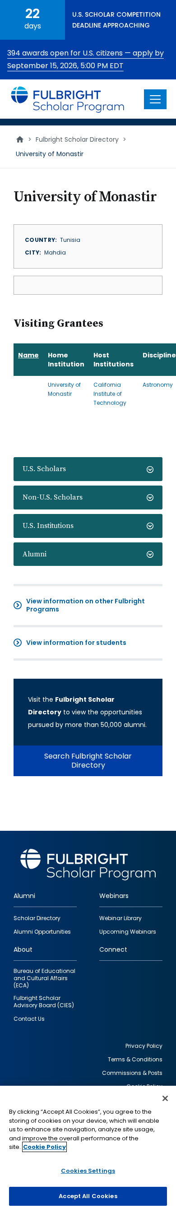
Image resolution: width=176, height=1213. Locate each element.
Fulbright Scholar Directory (77, 139)
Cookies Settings (88, 1171)
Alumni (34, 554)
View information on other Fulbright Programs (85, 605)
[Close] (165, 1098)
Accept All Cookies (88, 1196)
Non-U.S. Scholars (53, 497)
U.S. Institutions (48, 525)
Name (28, 355)
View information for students (76, 642)
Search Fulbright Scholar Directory (88, 760)
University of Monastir (64, 389)
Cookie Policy (44, 1147)
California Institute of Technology (109, 394)
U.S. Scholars (44, 468)
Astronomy (158, 385)
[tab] (88, 469)
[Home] (68, 99)
